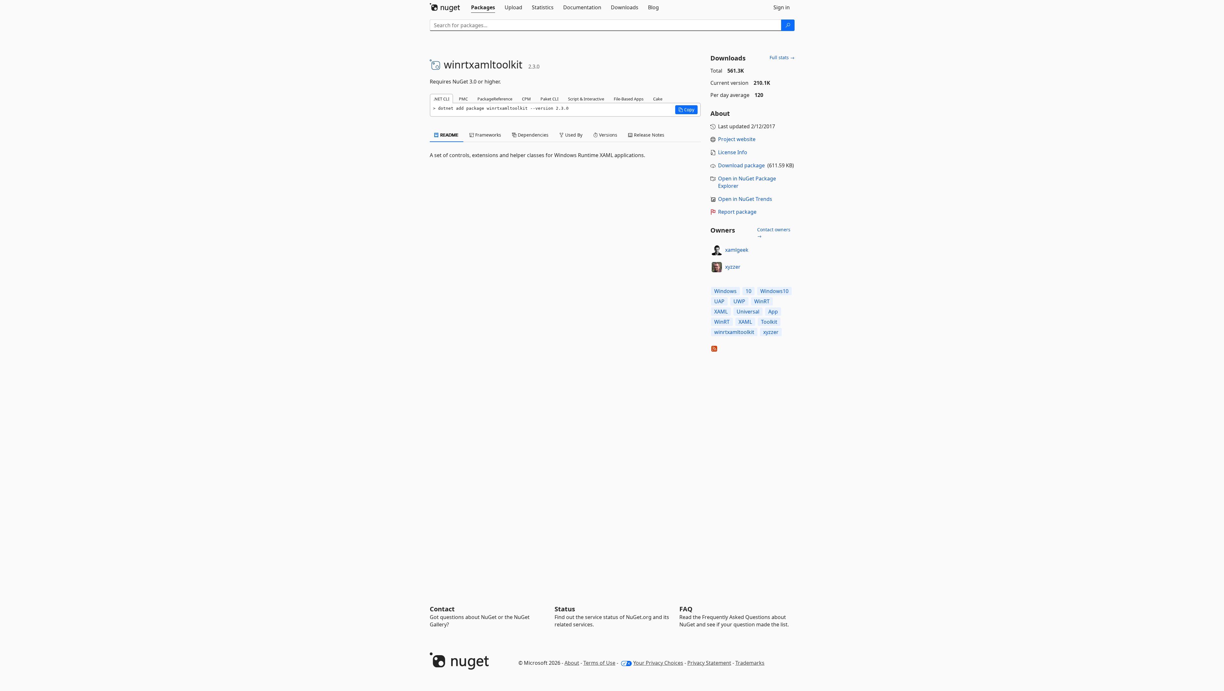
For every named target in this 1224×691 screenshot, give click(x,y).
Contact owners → (773, 232)
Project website (737, 139)
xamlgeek (736, 249)
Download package (741, 165)
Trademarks (749, 662)
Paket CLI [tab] (549, 99)
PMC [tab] (463, 99)
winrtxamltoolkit (734, 332)
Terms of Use (599, 662)
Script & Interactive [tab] (586, 99)
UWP (739, 301)
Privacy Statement (709, 662)
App (773, 311)
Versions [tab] (607, 135)
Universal (748, 311)
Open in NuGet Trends (745, 199)
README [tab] (449, 135)
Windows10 (774, 291)
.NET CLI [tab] (441, 99)
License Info (732, 152)
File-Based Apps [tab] (629, 99)
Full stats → (782, 57)
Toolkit (769, 321)
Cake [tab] (657, 99)
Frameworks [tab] (487, 135)
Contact (442, 609)
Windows (725, 291)
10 (748, 291)
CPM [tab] (526, 99)
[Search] (788, 25)
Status (565, 609)
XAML (721, 311)
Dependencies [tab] (532, 135)
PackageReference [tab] (494, 99)
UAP (719, 301)
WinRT (762, 301)
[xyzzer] (717, 267)
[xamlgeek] (717, 250)
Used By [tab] (573, 135)
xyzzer (732, 266)
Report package (737, 211)
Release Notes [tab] (648, 135)
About (571, 662)
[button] (686, 109)
